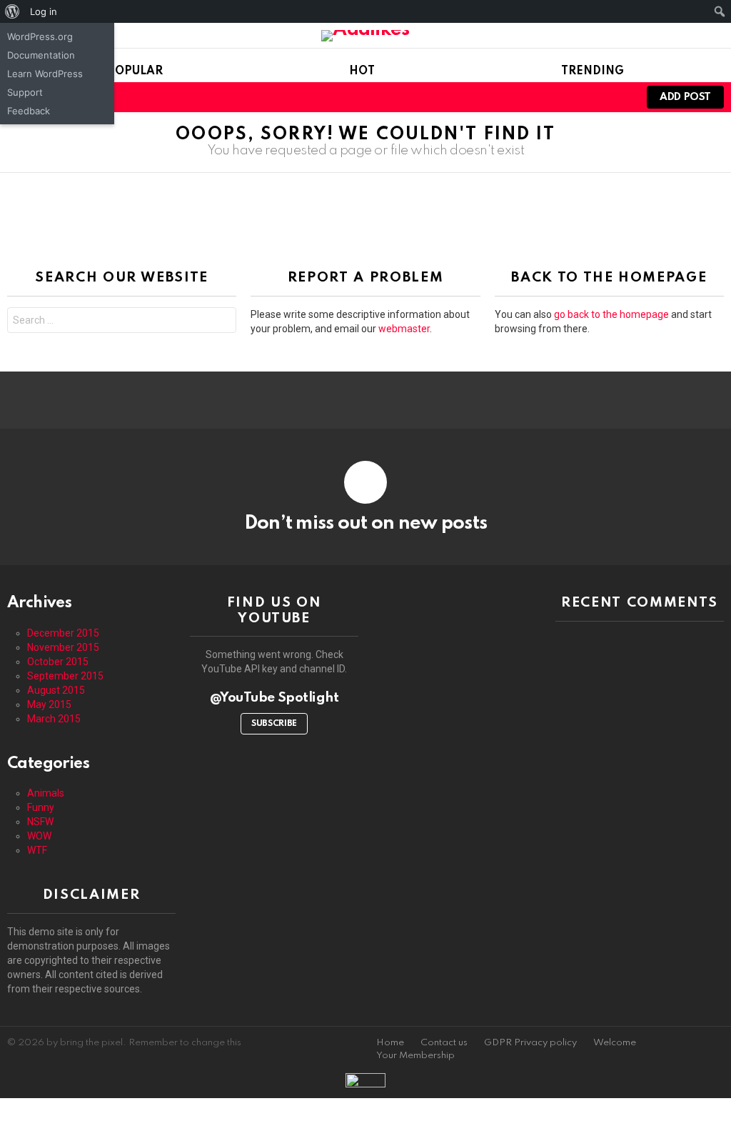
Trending (592, 71)
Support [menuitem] (25, 92)
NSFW (40, 821)
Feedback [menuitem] (28, 110)
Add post (685, 97)
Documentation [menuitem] (41, 55)
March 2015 (54, 718)
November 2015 (63, 647)
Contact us (444, 1042)
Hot (362, 71)
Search (222, 322)
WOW (39, 836)
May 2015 (49, 704)
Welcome (614, 1042)
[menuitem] (12, 11)
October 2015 (58, 661)
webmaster (404, 328)
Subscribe (274, 723)
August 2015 (56, 690)
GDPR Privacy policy (530, 1042)
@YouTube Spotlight (274, 697)
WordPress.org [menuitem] (40, 36)
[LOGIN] (616, 97)
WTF (37, 850)
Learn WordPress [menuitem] (45, 73)
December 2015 (63, 633)
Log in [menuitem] (43, 11)
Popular (135, 71)
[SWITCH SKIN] (592, 97)
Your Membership (415, 1055)
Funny (40, 807)
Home (390, 1042)
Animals (45, 793)
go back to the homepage (611, 314)
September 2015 (65, 676)
